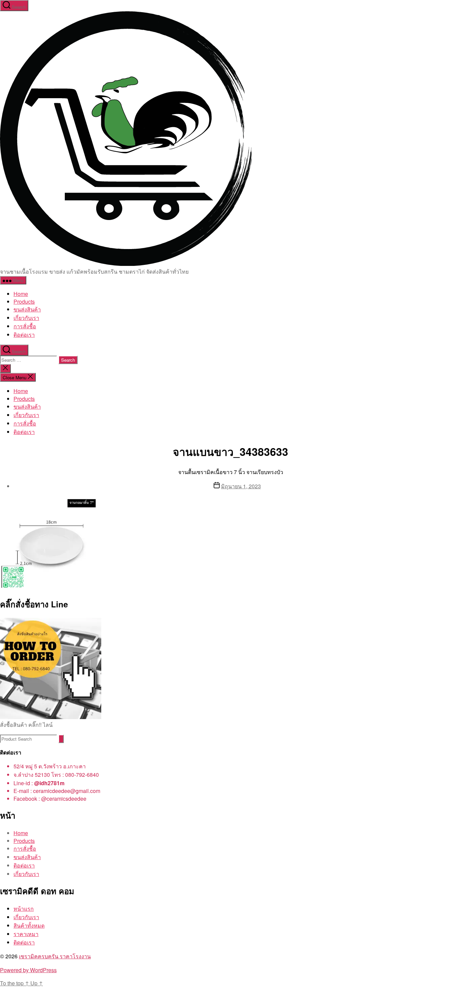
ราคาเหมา (25, 934)
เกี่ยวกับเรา (26, 318)
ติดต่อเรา (24, 942)
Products (24, 301)
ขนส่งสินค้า (27, 309)
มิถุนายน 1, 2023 (241, 486)
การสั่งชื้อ (24, 326)
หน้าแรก (23, 908)
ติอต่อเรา (24, 334)
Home (20, 294)
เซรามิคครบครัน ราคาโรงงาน (55, 956)
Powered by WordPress (28, 970)
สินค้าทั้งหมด (29, 925)
